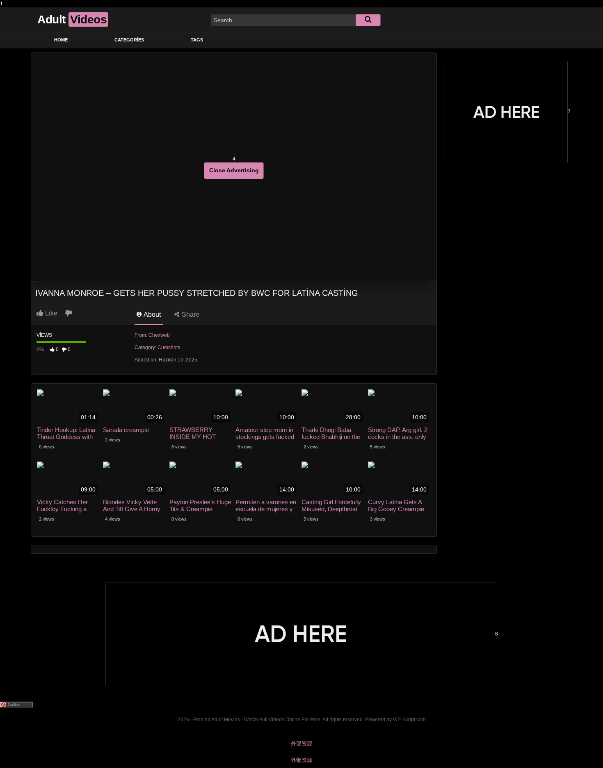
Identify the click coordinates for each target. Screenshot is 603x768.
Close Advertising (234, 170)
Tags (197, 39)
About (151, 314)
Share (189, 314)
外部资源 (301, 744)
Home (61, 39)
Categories (129, 39)
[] (368, 20)
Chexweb (159, 335)
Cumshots (169, 347)
